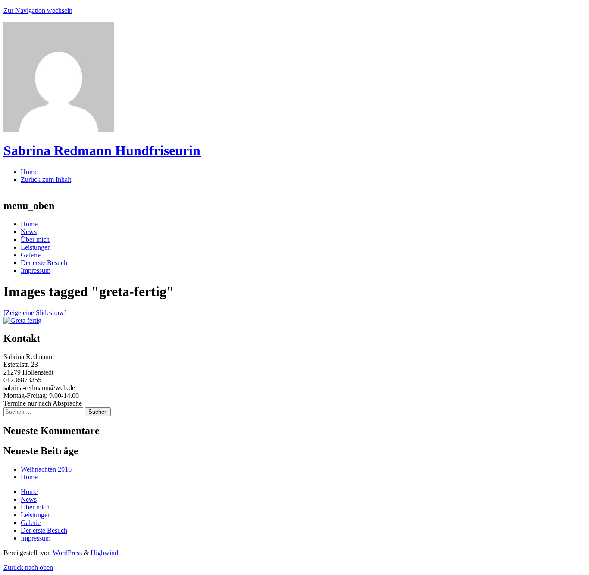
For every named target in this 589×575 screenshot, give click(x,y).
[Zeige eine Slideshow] (34, 312)
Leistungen (36, 247)
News (29, 231)
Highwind (104, 552)
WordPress (67, 552)
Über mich (35, 239)
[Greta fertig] (22, 320)
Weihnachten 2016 (46, 469)
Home (29, 224)
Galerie (31, 255)
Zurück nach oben (28, 567)
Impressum (35, 270)
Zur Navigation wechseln (37, 10)
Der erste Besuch (44, 262)
